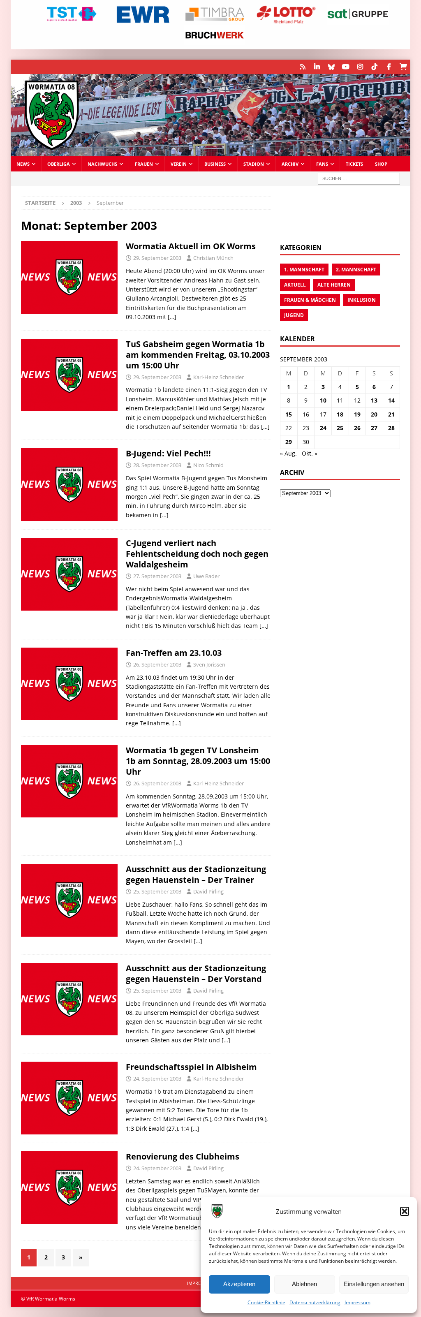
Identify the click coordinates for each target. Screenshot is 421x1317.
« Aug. (288, 453)
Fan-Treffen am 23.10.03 (174, 652)
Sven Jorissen (209, 664)
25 (340, 428)
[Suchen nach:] (359, 179)
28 (391, 428)
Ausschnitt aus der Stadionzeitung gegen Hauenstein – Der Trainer (196, 874)
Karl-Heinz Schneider (218, 377)
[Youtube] (345, 67)
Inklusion (361, 299)
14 (391, 400)
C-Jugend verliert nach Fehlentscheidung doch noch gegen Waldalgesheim (197, 553)
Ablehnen (304, 1283)
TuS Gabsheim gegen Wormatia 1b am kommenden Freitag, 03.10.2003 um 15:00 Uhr (198, 354)
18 (340, 414)
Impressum (357, 1302)
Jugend (294, 315)
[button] (404, 1211)
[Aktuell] (69, 277)
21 (391, 414)
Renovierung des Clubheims (182, 1156)
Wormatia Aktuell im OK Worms (191, 246)
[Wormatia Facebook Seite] (389, 67)
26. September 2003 (157, 664)
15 (288, 414)
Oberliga (58, 164)
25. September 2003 (157, 891)
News (23, 164)
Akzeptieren (239, 1283)
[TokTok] (374, 67)
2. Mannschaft (356, 269)
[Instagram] (360, 67)
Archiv (290, 164)
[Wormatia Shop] (403, 67)
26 (357, 428)
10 (323, 400)
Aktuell (295, 284)
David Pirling (208, 891)
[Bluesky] (331, 67)
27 (374, 428)
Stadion (253, 164)
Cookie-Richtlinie (266, 1302)
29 (288, 442)
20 (374, 414)
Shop (381, 164)
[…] (172, 317)
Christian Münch (213, 258)
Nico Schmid (208, 465)
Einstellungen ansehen (374, 1283)
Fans (322, 164)
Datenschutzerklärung (314, 1302)
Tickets (354, 164)
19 (357, 414)
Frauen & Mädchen (310, 299)
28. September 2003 (157, 465)
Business (215, 164)
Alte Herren (334, 284)
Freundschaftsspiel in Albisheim (191, 1066)
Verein (179, 164)
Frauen (144, 164)
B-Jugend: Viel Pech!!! (168, 453)
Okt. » (309, 453)
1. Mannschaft (304, 269)
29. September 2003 (157, 258)
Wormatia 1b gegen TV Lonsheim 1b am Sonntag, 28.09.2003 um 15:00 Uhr (198, 761)
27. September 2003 (157, 576)
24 (323, 428)
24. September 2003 (157, 1078)
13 (374, 400)
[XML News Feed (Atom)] (302, 67)
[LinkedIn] (317, 67)
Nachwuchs (102, 164)
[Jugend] (69, 484)
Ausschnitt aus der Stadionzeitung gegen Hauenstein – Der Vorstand (196, 973)
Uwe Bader (206, 576)
